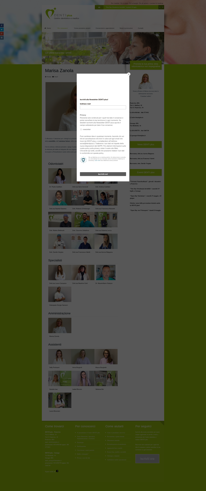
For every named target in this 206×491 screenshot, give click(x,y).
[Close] (128, 74)
